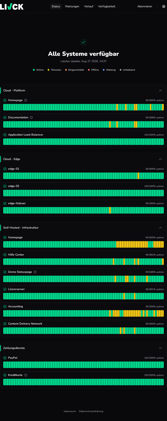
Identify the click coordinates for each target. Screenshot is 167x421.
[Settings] (163, 6)
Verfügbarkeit (106, 6)
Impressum (70, 411)
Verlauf (88, 6)
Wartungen (72, 6)
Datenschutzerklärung (91, 411)
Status (56, 6)
